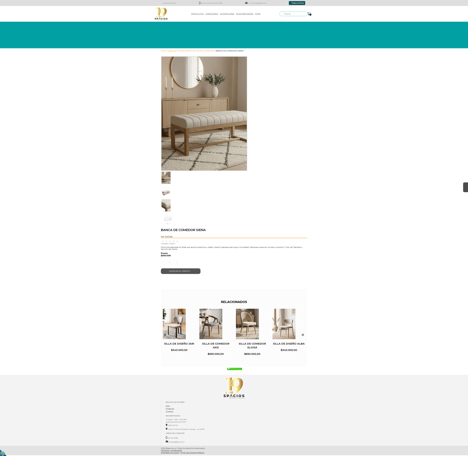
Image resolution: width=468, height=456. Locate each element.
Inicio (168, 406)
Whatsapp (238, 369)
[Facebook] (465, 184)
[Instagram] (465, 189)
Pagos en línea (297, 3)
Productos (197, 14)
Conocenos (211, 14)
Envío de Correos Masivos (192, 452)
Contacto (169, 411)
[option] (234, 113)
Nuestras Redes (244, 14)
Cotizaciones (227, 14)
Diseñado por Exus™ (170, 452)
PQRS (257, 14)
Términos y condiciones (171, 450)
